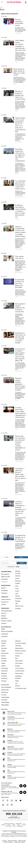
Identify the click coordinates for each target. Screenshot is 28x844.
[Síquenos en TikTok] (3, 805)
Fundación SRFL (19, 823)
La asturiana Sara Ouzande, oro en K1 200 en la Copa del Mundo (20, 538)
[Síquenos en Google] (12, 805)
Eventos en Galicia (6, 621)
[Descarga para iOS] (21, 785)
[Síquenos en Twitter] (7, 800)
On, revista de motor (20, 688)
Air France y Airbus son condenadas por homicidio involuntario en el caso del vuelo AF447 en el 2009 (20, 508)
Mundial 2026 (5, 684)
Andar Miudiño (5, 697)
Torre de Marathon (6, 687)
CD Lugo (3, 694)
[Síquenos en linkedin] (16, 800)
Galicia (3, 645)
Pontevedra (18, 598)
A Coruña (17, 573)
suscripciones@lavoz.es (14, 817)
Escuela (17, 685)
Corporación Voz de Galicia (9, 823)
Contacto (3, 623)
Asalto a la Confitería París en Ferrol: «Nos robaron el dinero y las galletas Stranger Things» (20, 231)
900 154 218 (14, 813)
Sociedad (4, 660)
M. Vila (16, 173)
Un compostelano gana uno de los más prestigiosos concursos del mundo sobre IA (20, 185)
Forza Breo (4, 700)
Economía (4, 648)
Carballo (17, 583)
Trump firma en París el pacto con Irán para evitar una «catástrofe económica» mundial (20, 338)
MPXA (14, 826)
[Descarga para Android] (24, 785)
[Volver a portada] (14, 2)
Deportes (3, 658)
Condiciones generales (8, 842)
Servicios (3, 613)
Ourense (17, 596)
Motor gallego (5, 704)
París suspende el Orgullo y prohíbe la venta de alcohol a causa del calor (20, 307)
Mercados (18, 678)
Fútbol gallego (5, 702)
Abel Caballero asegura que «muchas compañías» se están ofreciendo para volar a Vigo (20, 45)
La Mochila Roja (19, 671)
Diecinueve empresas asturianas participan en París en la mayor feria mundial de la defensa (20, 384)
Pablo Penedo (18, 371)
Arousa (17, 578)
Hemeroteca (4, 579)
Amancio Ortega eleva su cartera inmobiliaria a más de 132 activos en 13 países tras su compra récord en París (20, 124)
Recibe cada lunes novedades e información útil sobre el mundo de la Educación (16, 730)
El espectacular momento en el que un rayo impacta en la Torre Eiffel (19, 283)
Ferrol (17, 588)
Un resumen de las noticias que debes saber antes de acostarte (15, 718)
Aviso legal (4, 840)
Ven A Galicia (19, 663)
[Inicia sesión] (25, 2)
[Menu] (2, 2)
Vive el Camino (19, 668)
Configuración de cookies (19, 842)
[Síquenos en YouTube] (20, 800)
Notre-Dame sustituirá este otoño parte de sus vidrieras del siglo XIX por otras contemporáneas (20, 155)
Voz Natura (24, 824)
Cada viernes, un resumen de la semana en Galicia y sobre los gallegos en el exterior (15, 748)
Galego (17, 566)
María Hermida (18, 494)
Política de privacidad (12, 840)
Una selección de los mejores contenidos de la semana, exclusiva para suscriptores (16, 724)
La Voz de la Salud (20, 643)
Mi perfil (3, 588)
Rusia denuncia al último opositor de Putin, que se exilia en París (19, 72)
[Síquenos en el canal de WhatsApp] (7, 805)
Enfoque (17, 666)
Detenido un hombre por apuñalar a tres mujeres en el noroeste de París (20, 95)
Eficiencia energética (7, 631)
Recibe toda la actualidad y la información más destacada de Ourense (16, 777)
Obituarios (4, 673)
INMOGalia (4, 618)
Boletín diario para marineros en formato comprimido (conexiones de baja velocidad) (15, 742)
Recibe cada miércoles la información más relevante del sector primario (15, 736)
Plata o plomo (19, 660)
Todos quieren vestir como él (19, 257)
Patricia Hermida (19, 249)
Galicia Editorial (19, 826)
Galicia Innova (19, 673)
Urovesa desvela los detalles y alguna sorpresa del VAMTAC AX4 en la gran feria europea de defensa (20, 354)
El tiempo (3, 681)
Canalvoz (18, 824)
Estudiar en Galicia (20, 650)
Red (16, 658)
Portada (3, 643)
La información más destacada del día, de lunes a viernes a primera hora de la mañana (16, 713)
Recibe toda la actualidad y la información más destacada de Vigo (16, 771)
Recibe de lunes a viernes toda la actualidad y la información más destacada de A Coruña (16, 754)
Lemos (17, 591)
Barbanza (18, 581)
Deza (16, 586)
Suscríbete (4, 581)
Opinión (3, 655)
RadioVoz (9, 824)
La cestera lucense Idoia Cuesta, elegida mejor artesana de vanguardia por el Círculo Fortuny (20, 412)
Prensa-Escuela (9, 826)
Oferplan (3, 615)
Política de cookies (22, 840)
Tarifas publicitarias (6, 610)
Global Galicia (19, 648)
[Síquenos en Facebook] (3, 800)
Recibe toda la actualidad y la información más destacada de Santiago (16, 766)
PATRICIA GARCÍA (18, 272)
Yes (16, 683)
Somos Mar (4, 671)
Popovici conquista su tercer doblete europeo (19, 22)
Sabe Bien (18, 645)
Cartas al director (6, 599)
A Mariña (17, 576)
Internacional (4, 653)
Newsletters (4, 590)
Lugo (16, 593)
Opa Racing (4, 692)
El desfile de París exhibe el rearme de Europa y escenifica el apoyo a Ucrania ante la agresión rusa (20, 211)
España (3, 650)
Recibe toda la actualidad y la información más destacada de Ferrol (16, 759)
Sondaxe (13, 824)
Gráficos (3, 666)
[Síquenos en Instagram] (12, 800)
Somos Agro (4, 668)
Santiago (17, 601)
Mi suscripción (5, 574)
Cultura (3, 663)
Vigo (16, 603)
